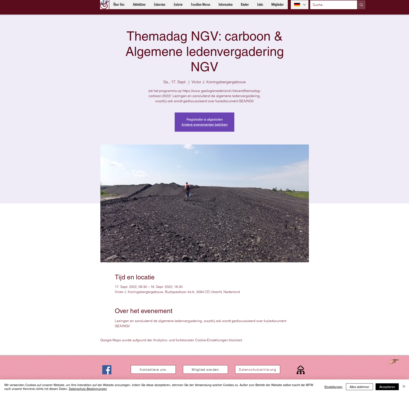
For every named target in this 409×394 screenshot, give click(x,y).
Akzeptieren (387, 387)
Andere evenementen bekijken (204, 125)
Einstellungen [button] (333, 387)
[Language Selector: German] (299, 4)
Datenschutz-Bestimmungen (88, 389)
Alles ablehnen (359, 387)
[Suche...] (361, 4)
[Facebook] (106, 369)
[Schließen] (403, 387)
